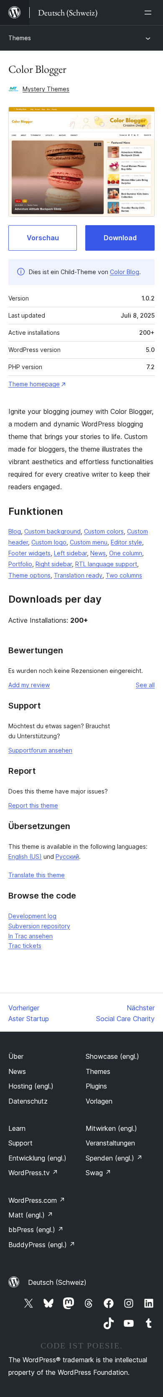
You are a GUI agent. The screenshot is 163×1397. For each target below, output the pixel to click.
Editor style (126, 542)
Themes (19, 37)
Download (120, 238)
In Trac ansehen (30, 936)
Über (15, 1056)
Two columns (124, 575)
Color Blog (124, 271)
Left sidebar (70, 553)
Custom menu (88, 542)
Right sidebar (54, 564)
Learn (16, 1128)
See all (145, 684)
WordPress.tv (33, 1172)
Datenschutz (28, 1101)
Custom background (52, 531)
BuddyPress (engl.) (41, 1244)
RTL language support (106, 564)
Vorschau (43, 238)
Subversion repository (39, 926)
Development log (32, 915)
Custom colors (104, 531)
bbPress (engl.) (36, 1229)
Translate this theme (36, 874)
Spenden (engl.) (114, 1158)
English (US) (25, 856)
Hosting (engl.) (30, 1086)
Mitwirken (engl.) (111, 1128)
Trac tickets (24, 945)
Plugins (96, 1086)
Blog (14, 531)
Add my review (29, 684)
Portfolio (20, 564)
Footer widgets (29, 553)
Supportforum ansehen (40, 750)
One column (125, 553)
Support (20, 1143)
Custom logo (48, 542)
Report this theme (33, 805)
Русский (67, 856)
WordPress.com (36, 1200)
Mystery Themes (46, 88)
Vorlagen (99, 1101)
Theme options (29, 575)
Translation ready (78, 575)
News (98, 553)
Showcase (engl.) (112, 1056)
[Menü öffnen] (149, 12)
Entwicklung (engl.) (37, 1158)
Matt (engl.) (30, 1215)
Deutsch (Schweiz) (57, 1282)
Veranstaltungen (110, 1143)
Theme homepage (34, 384)
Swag (98, 1172)
